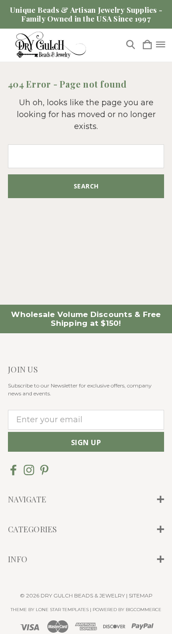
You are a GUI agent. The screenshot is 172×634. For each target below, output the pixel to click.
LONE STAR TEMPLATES (62, 609)
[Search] (130, 45)
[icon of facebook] (13, 470)
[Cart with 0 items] (147, 45)
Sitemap (141, 595)
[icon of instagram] (28, 470)
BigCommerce (143, 609)
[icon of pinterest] (44, 470)
